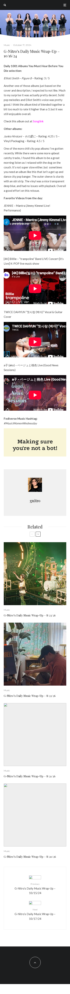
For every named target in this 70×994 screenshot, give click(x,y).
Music (7, 45)
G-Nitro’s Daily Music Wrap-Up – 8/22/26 (30, 695)
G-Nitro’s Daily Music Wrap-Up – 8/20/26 (30, 856)
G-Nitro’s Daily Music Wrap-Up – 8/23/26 (30, 615)
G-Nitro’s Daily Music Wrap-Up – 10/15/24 (35, 889)
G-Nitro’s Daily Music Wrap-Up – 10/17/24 (35, 914)
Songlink (38, 121)
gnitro (35, 500)
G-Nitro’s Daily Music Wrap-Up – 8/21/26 (29, 776)
